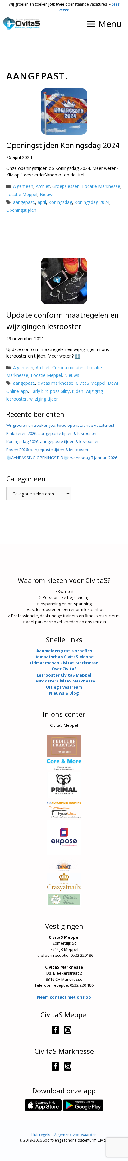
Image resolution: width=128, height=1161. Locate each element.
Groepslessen (66, 186)
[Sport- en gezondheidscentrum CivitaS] (21, 23)
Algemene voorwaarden (75, 1134)
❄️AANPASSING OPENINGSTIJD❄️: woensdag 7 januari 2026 (61, 457)
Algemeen (23, 186)
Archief (43, 186)
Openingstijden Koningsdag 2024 (63, 146)
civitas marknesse (55, 383)
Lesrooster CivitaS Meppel (64, 675)
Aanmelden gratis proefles (64, 650)
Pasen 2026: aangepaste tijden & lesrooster (47, 449)
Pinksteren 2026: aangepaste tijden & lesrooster (51, 433)
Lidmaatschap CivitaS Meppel (64, 656)
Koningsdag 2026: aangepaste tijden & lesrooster (52, 441)
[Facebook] (55, 1030)
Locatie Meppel (21, 194)
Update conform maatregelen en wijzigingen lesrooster (62, 321)
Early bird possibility (50, 391)
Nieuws (47, 194)
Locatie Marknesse (101, 186)
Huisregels (40, 1134)
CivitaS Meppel (90, 383)
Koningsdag (60, 202)
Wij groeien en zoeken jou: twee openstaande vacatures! (60, 425)
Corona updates (68, 367)
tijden (77, 391)
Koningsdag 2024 (92, 202)
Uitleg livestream (64, 687)
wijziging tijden (44, 399)
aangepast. (24, 202)
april (42, 202)
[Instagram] (67, 1030)
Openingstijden (21, 210)
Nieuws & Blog (64, 693)
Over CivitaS (64, 669)
